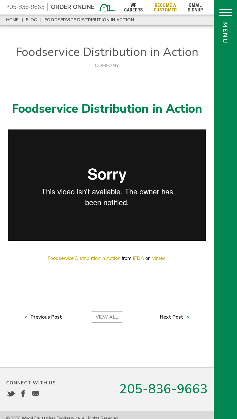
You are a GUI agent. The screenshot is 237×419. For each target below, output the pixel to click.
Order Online (72, 7)
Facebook (23, 393)
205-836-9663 (25, 7)
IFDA (138, 258)
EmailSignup (195, 7)
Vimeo (159, 258)
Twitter (10, 393)
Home (12, 20)
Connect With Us (31, 383)
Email (35, 393)
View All (107, 317)
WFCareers (133, 7)
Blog (31, 20)
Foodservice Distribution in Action (89, 20)
